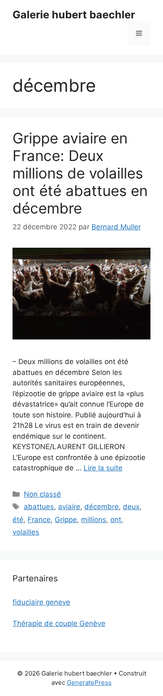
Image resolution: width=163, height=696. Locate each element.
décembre (101, 507)
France (39, 519)
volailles (26, 532)
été (18, 519)
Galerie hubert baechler (74, 14)
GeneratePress (89, 682)
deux (131, 507)
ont (115, 519)
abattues (39, 507)
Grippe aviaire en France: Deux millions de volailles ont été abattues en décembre (80, 173)
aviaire (69, 507)
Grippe (66, 519)
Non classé (42, 494)
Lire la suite (103, 468)
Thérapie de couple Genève (59, 623)
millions (93, 519)
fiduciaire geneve (41, 602)
